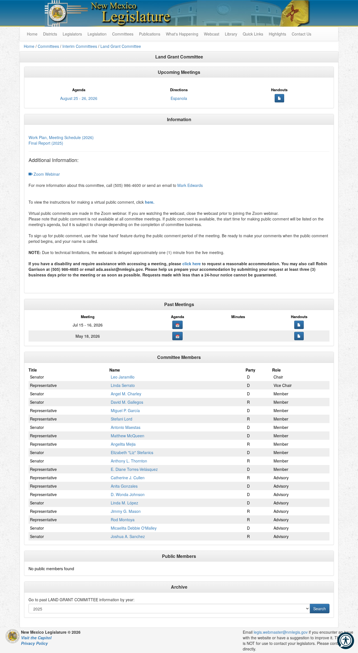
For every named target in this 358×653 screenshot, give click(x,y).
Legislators (72, 34)
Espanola (179, 98)
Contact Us (301, 34)
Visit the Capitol (36, 637)
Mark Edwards (190, 185)
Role (276, 370)
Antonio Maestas (125, 427)
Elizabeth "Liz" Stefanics (132, 452)
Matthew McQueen (127, 435)
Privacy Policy (34, 643)
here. (149, 202)
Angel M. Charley (126, 393)
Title (33, 370)
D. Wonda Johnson (128, 494)
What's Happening (182, 34)
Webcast (211, 34)
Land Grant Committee (120, 46)
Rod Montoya (123, 519)
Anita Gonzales (124, 486)
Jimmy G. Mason (126, 511)
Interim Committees (79, 46)
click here (191, 263)
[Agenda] (177, 325)
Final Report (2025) (46, 143)
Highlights (277, 34)
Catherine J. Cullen (128, 477)
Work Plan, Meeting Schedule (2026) (61, 137)
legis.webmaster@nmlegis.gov (281, 632)
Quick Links (253, 34)
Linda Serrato (123, 385)
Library (231, 34)
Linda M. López (124, 503)
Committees (122, 34)
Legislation (97, 34)
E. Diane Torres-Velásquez (134, 469)
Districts (50, 34)
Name (114, 370)
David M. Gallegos (127, 402)
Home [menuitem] (32, 34)
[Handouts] (279, 98)
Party (250, 370)
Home (29, 46)
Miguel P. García (125, 410)
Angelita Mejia (123, 444)
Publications (149, 34)
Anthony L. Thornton (129, 461)
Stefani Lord (121, 419)
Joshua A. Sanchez (128, 536)
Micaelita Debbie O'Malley (134, 528)
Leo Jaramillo (123, 377)
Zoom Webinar (46, 174)
